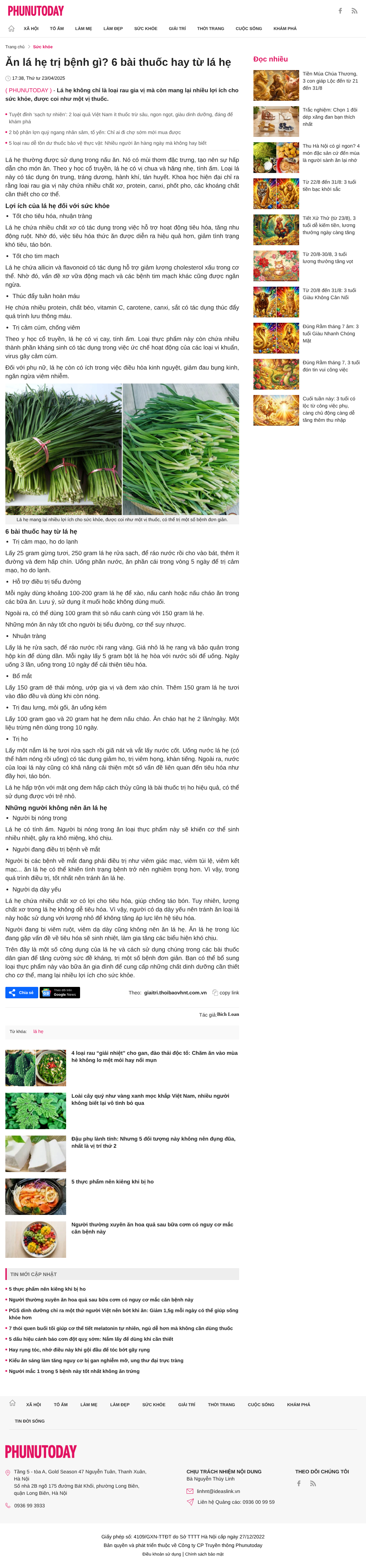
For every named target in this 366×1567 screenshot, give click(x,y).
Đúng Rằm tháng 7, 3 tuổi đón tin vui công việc (331, 366)
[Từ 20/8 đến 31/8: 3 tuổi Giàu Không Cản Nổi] (276, 302)
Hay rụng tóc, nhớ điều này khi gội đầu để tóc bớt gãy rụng (79, 1350)
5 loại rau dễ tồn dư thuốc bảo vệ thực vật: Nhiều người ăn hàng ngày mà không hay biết (108, 143)
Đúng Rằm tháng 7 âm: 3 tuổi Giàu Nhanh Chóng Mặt (330, 333)
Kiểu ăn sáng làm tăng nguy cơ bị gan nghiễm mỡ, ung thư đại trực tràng (96, 1360)
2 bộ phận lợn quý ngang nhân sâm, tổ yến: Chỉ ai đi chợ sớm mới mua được (95, 132)
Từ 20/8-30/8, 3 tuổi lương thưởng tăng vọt (328, 257)
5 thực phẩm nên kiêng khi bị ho (112, 1182)
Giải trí (177, 28)
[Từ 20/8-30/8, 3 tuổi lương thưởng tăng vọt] (276, 266)
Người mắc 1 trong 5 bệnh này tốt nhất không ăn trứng (74, 1371)
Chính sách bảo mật (204, 1554)
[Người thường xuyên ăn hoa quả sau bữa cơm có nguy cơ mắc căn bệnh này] (35, 1239)
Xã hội (31, 28)
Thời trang (210, 28)
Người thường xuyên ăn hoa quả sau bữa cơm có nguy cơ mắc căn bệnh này (152, 1228)
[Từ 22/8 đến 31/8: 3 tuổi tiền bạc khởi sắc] (276, 193)
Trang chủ (15, 46)
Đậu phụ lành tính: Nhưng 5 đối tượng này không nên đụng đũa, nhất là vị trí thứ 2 (153, 1142)
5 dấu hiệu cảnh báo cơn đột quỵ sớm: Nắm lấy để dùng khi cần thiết (91, 1339)
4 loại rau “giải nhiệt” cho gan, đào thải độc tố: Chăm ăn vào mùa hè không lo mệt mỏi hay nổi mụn (154, 1056)
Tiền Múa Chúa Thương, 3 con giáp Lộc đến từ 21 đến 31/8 (330, 81)
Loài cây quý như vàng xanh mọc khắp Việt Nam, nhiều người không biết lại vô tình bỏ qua (150, 1099)
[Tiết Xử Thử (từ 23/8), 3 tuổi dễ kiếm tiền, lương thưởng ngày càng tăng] (276, 229)
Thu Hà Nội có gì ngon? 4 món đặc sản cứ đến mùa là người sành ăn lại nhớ (331, 153)
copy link (229, 992)
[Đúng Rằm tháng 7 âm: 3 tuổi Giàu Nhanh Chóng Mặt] (276, 338)
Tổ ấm (57, 28)
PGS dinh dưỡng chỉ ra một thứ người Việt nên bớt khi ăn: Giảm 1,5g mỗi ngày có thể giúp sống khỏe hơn (123, 1314)
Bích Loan (228, 1014)
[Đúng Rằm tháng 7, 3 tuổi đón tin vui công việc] (276, 374)
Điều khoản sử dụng (162, 1554)
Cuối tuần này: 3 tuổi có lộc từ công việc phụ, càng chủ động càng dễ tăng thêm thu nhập (329, 409)
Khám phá (285, 28)
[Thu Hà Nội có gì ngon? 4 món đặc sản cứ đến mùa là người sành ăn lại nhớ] (276, 157)
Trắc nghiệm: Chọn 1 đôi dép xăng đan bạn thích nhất (330, 117)
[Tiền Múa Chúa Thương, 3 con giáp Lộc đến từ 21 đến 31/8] (276, 85)
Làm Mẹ (83, 28)
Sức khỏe (146, 28)
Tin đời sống (30, 1421)
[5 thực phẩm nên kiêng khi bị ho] (35, 1196)
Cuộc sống (249, 28)
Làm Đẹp (113, 28)
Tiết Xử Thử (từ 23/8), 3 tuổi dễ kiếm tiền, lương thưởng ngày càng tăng (329, 225)
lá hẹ (38, 1031)
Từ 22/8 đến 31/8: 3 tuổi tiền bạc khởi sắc (329, 185)
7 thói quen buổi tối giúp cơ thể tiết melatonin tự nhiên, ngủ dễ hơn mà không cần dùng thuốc (121, 1328)
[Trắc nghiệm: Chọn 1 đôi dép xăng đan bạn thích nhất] (276, 121)
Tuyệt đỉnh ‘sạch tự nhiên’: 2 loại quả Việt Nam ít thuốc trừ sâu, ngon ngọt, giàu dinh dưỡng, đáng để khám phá (121, 118)
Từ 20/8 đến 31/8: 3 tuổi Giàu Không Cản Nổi (329, 293)
